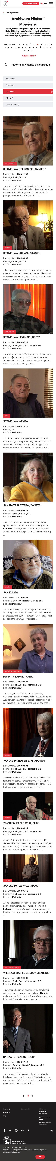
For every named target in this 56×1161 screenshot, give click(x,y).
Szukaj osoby (29, 56)
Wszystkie (9, 44)
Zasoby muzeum (13, 13)
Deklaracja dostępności (43, 1112)
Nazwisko (10, 78)
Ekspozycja (6, 1109)
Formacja (10, 85)
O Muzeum (42, 1109)
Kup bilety (6, 1112)
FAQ (4, 1116)
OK (40, 1157)
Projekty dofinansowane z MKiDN (44, 1117)
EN (45, 3)
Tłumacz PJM (25, 1109)
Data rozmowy (12, 104)
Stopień (9, 98)
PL (41, 3)
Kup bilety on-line (30, 3)
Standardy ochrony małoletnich (45, 1123)
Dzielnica (10, 91)
